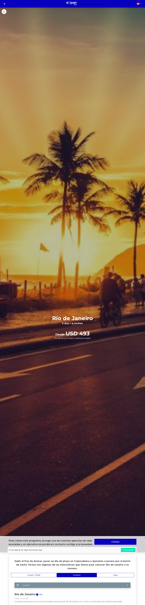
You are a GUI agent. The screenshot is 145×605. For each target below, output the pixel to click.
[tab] (34, 575)
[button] (72, 585)
